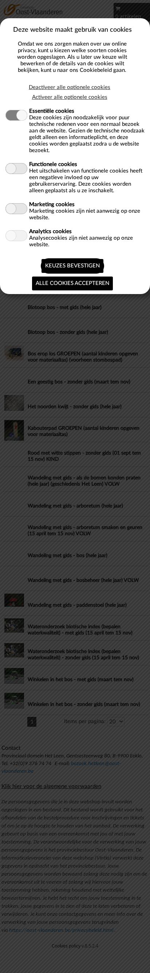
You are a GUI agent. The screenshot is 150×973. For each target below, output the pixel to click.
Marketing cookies (52, 204)
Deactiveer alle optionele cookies (69, 87)
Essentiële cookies (51, 111)
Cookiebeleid (96, 70)
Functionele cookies (53, 164)
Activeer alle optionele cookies (69, 97)
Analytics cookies (50, 231)
